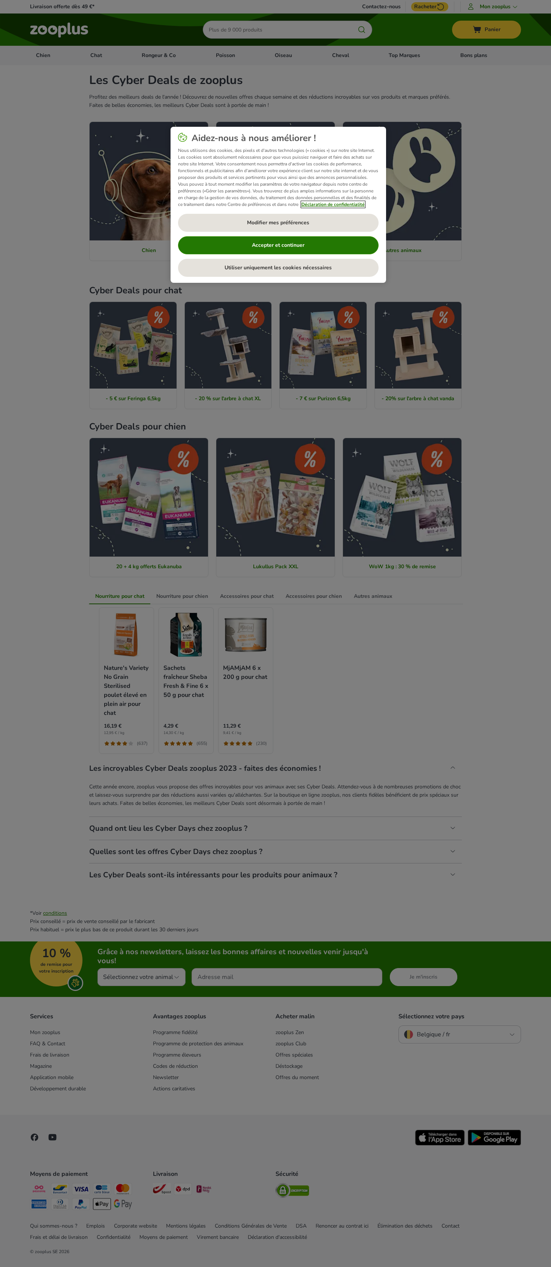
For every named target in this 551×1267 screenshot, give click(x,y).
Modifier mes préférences (278, 222)
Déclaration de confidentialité (333, 204)
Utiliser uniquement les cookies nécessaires (278, 267)
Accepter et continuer (278, 245)
